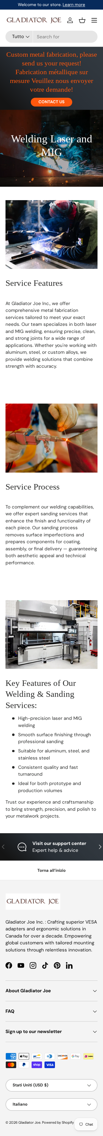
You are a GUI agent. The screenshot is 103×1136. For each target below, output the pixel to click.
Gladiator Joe (29, 1122)
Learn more (74, 4)
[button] (82, 20)
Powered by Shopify (58, 1122)
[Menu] (94, 20)
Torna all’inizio (51, 870)
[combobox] (51, 37)
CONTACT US (51, 102)
